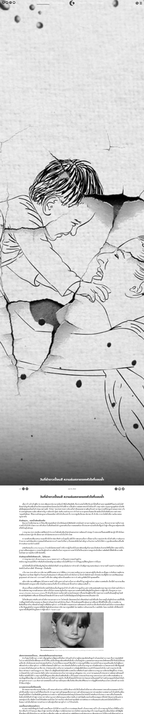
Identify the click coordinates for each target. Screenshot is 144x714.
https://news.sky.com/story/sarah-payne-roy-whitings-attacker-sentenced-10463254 (79, 650)
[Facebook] (116, 489)
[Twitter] (123, 489)
